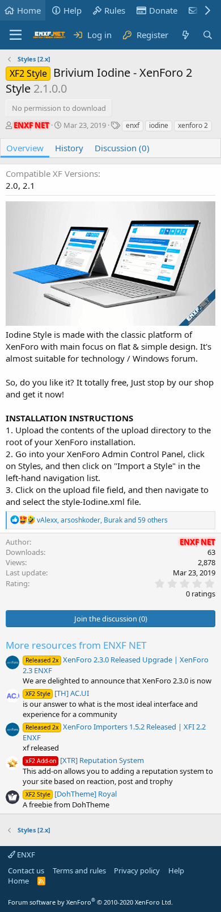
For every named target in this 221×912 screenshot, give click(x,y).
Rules (114, 10)
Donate (163, 10)
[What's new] (185, 34)
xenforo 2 (193, 125)
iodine (158, 125)
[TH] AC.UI (57, 693)
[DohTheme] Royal (71, 794)
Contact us (26, 870)
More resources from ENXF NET (76, 645)
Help (72, 10)
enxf (132, 125)
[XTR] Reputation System (85, 760)
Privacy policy (137, 870)
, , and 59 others (102, 520)
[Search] (208, 34)
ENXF (25, 854)
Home (29, 10)
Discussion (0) (122, 148)
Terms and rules (79, 870)
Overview (25, 148)
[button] (15, 35)
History (69, 148)
